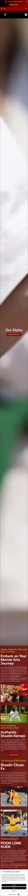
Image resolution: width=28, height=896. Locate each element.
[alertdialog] (14, 3)
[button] (26, 9)
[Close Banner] (26, 1)
